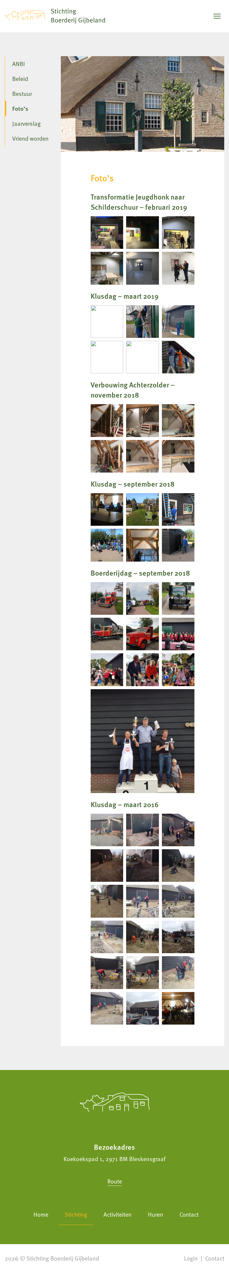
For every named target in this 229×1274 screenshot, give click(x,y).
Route (114, 1181)
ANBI (18, 63)
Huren (155, 1214)
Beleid (20, 78)
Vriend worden (30, 138)
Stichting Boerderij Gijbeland (63, 1258)
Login (191, 1258)
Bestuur (22, 93)
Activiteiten (117, 1214)
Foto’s (20, 108)
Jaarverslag (26, 123)
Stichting (76, 1214)
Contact (189, 1214)
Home (40, 1214)
